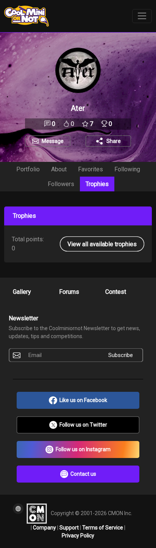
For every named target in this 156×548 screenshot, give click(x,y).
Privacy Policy (78, 535)
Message (53, 141)
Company (45, 528)
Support (69, 528)
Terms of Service (103, 528)
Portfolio (28, 169)
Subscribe (120, 355)
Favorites (90, 169)
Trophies (97, 184)
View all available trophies (102, 243)
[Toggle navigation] (142, 16)
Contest (115, 291)
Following (127, 169)
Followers (61, 184)
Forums (69, 291)
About (59, 169)
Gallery (22, 291)
